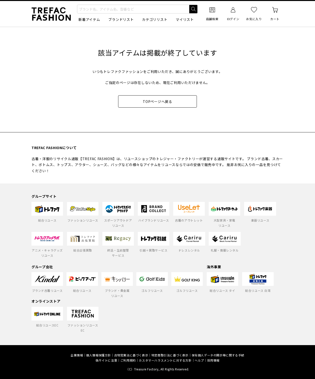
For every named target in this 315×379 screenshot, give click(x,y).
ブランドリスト (121, 19)
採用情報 (213, 360)
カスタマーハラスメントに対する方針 (165, 360)
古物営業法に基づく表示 (131, 355)
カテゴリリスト (154, 19)
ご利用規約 (128, 360)
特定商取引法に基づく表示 (170, 355)
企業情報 (77, 355)
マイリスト (185, 19)
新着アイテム (89, 19)
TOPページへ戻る (157, 101)
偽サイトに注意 (106, 360)
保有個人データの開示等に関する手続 (218, 355)
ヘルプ (199, 360)
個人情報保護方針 (98, 355)
